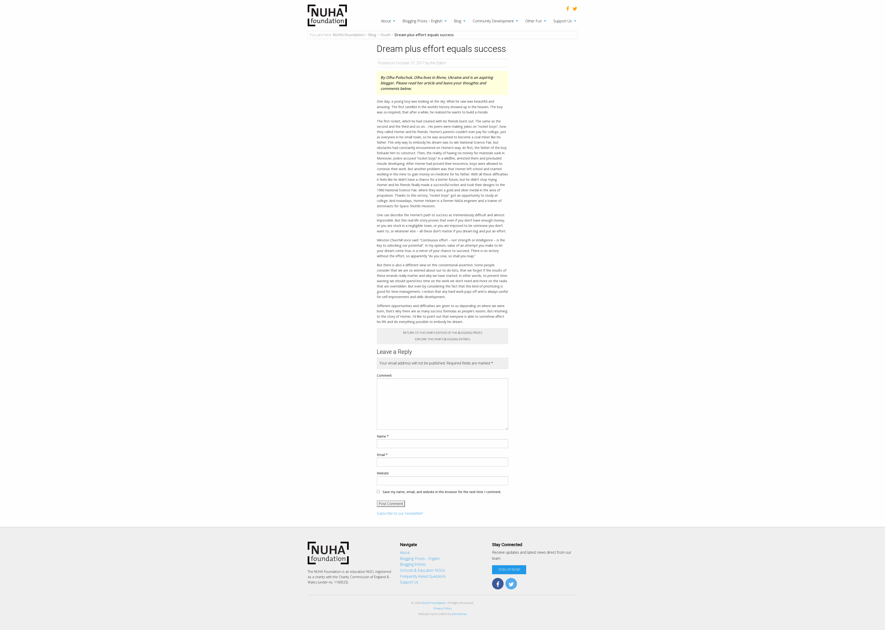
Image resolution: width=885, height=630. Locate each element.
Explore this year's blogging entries (442, 339)
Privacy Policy (443, 608)
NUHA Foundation (434, 603)
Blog (457, 21)
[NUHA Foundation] (327, 15)
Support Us (562, 21)
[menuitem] (385, 21)
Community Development (493, 21)
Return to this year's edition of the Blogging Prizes (442, 333)
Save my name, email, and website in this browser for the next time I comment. (442, 492)
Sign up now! (509, 569)
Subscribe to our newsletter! (400, 513)
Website (383, 473)
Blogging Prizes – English (422, 21)
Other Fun (533, 21)
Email (382, 455)
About (386, 21)
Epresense (459, 614)
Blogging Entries (413, 564)
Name (383, 436)
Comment (384, 375)
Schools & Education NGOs (422, 570)
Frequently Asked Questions (423, 576)
